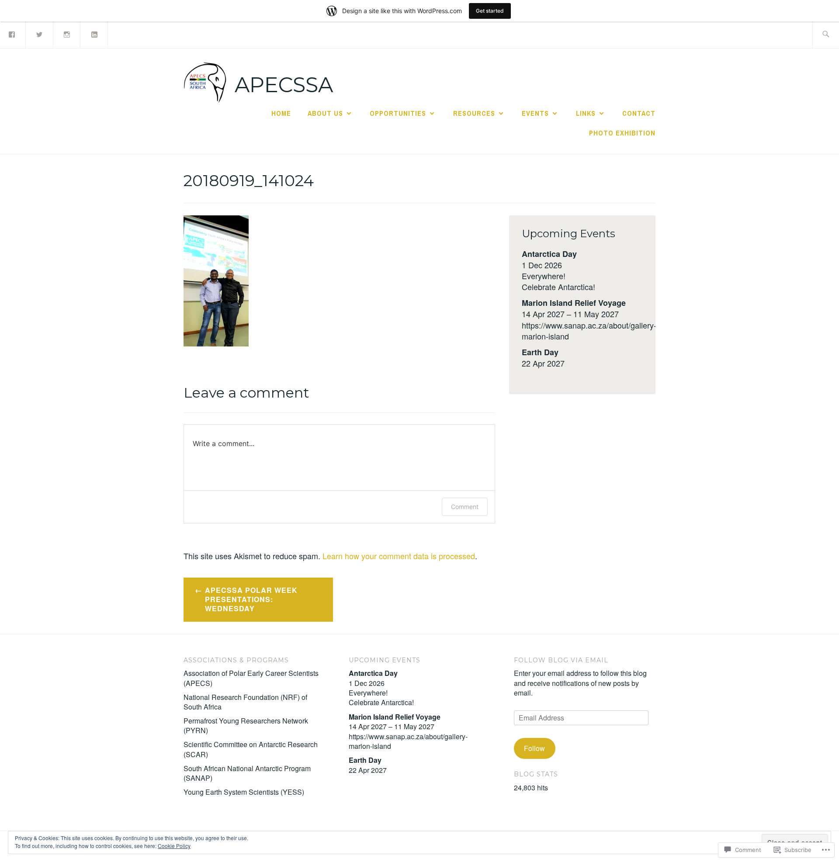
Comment (464, 506)
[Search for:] (825, 34)
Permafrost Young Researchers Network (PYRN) (246, 725)
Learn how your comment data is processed (398, 555)
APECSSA (284, 84)
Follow (534, 748)
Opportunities (398, 113)
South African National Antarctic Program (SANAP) (247, 773)
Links (586, 113)
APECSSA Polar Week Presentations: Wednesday (251, 599)
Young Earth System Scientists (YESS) (244, 792)
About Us (325, 113)
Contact (638, 113)
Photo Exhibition (622, 133)
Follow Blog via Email (561, 660)
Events (535, 113)
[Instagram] (67, 34)
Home (281, 113)
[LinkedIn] (94, 34)
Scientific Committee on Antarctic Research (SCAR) (251, 749)
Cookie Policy (174, 845)
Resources (474, 113)
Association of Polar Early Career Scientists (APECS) (251, 678)
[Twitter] (39, 34)
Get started (490, 10)
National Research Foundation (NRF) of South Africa (245, 702)
